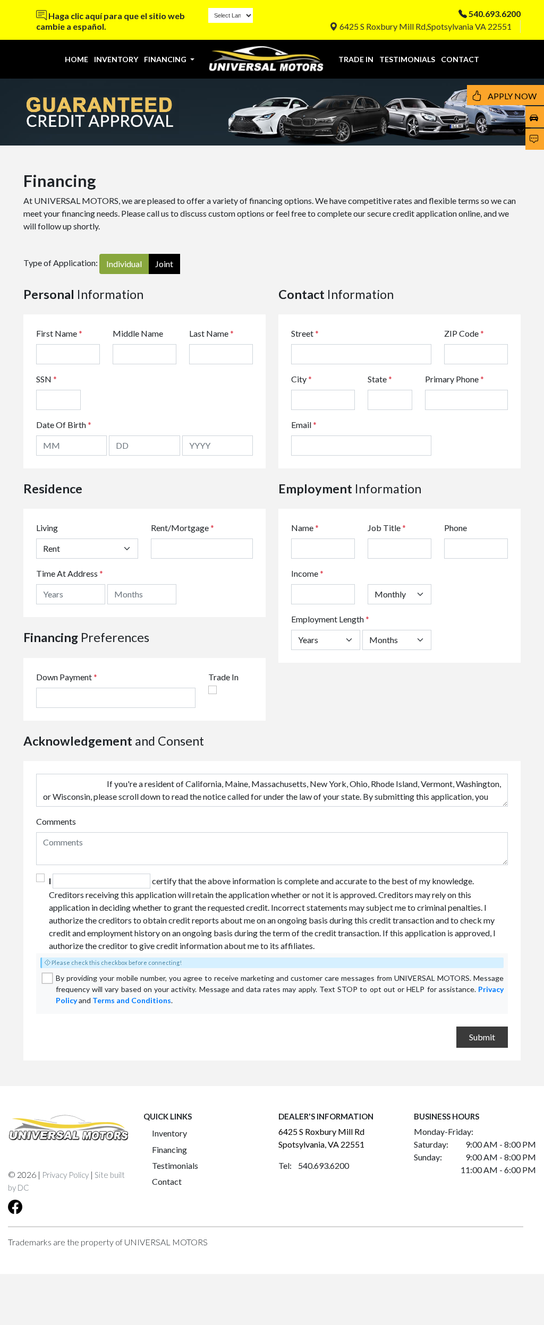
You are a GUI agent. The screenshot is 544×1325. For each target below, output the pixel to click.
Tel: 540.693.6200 (313, 1165)
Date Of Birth (63, 425)
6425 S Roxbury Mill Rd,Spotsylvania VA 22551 (425, 26)
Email (304, 425)
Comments (56, 821)
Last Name (211, 333)
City (301, 379)
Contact (167, 1181)
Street (305, 333)
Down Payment (64, 677)
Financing (169, 1149)
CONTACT (460, 59)
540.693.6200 (495, 13)
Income (304, 573)
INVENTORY (116, 59)
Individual (124, 264)
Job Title (387, 528)
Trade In (223, 677)
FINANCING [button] (166, 59)
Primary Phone (454, 379)
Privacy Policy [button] (65, 1174)
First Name (59, 333)
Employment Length (330, 619)
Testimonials (175, 1165)
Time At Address (67, 573)
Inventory (169, 1133)
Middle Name (138, 333)
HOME (76, 59)
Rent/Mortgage (180, 528)
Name (305, 528)
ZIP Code (464, 333)
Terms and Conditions (131, 1000)
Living (47, 528)
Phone (455, 528)
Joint (164, 264)
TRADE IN (355, 59)
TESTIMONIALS (407, 59)
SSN (46, 379)
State (380, 379)
